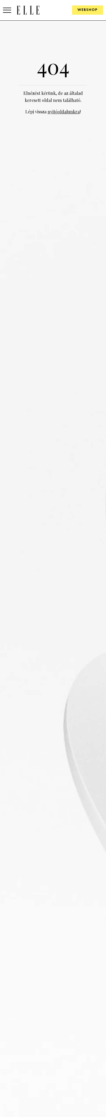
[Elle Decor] (28, 10)
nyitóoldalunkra (64, 111)
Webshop (87, 10)
